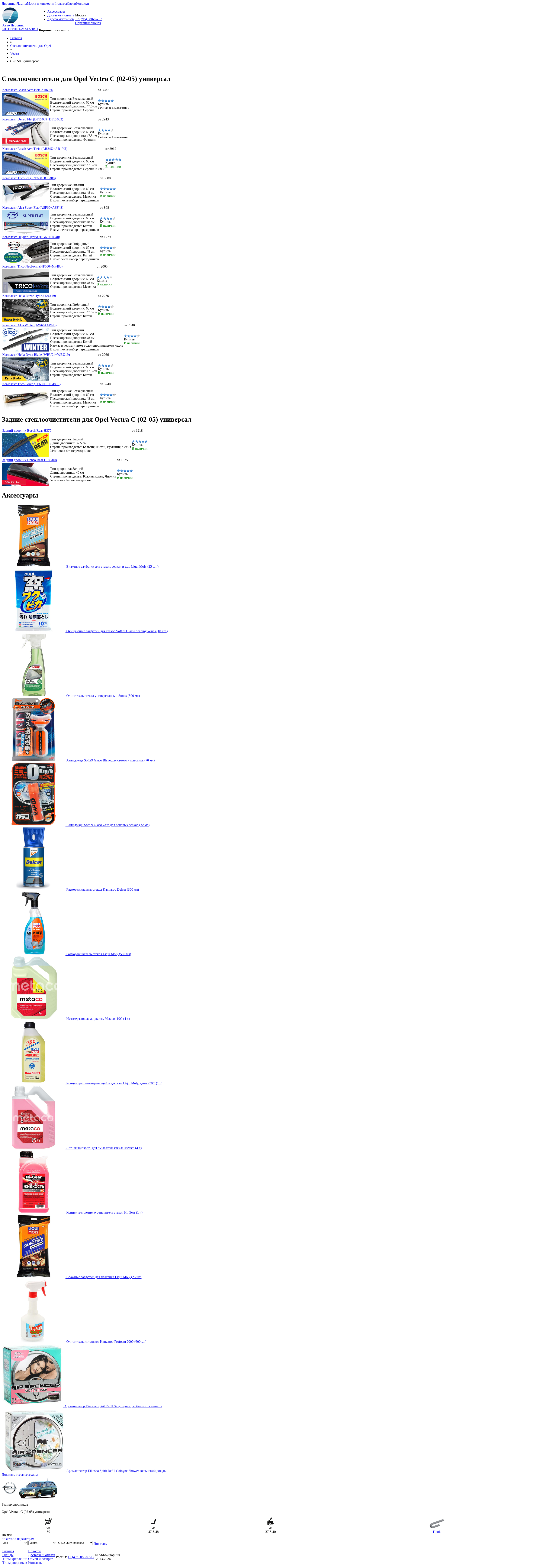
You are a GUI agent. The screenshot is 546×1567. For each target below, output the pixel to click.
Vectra (14, 53)
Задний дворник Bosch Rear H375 (26, 430)
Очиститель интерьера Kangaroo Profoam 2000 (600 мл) (106, 1341)
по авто (7, 1539)
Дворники (9, 3)
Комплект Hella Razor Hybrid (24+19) (29, 296)
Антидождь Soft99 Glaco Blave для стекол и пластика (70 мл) (110, 760)
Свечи (71, 3)
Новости (34, 1551)
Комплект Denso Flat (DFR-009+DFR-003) (32, 119)
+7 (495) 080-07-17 (88, 19)
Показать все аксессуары (20, 1474)
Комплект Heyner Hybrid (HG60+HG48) (31, 237)
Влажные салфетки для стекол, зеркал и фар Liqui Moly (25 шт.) (112, 566)
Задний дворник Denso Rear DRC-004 (29, 460)
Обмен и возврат (40, 1559)
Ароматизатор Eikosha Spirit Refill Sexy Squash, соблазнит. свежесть (113, 1406)
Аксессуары (56, 11)
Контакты (35, 1562)
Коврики (82, 3)
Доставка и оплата (60, 15)
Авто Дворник (13, 25)
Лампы (22, 3)
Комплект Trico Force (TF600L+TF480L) (31, 384)
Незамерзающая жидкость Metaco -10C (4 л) (98, 1018)
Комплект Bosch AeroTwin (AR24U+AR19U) (34, 148)
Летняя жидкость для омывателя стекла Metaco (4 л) (104, 1148)
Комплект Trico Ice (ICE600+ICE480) (29, 178)
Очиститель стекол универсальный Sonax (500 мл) (103, 695)
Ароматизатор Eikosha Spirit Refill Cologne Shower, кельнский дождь (116, 1471)
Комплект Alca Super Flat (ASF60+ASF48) (32, 207)
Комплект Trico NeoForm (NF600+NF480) (32, 266)
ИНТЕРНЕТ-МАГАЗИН (20, 29)
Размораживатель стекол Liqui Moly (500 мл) (98, 954)
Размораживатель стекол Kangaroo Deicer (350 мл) (102, 889)
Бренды (7, 1555)
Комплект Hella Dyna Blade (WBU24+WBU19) (36, 354)
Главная (16, 38)
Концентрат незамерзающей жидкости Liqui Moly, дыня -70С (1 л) (114, 1083)
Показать (100, 1543)
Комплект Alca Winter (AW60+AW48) (29, 325)
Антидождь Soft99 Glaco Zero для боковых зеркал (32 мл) (108, 825)
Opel (30, 46)
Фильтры (60, 3)
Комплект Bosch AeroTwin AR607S (27, 90)
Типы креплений (14, 1559)
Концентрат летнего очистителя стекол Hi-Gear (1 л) (104, 1212)
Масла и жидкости (40, 3)
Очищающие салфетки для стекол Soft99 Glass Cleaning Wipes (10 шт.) (117, 631)
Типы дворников (14, 1562)
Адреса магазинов (60, 19)
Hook (437, 1532)
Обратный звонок (88, 23)
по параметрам (23, 1539)
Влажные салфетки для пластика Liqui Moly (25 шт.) (104, 1277)
